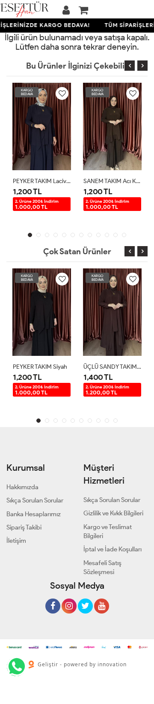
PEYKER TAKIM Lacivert (42, 181)
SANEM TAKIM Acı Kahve (112, 181)
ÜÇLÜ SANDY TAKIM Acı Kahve (112, 366)
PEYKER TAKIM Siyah (40, 366)
